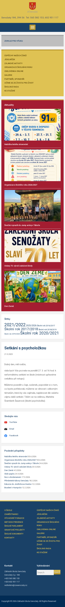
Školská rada (11, 87)
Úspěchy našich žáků (15, 55)
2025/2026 (31, 325)
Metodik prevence (13, 522)
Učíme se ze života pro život (19, 83)
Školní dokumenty (13, 534)
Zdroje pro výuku (13, 41)
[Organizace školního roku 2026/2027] (32, 165)
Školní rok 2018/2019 (48, 329)
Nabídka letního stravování (16, 144)
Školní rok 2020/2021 (39, 333)
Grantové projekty (14, 530)
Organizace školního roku (18, 67)
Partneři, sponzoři (14, 79)
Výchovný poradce (14, 518)
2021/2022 (15, 324)
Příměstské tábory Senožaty (16, 480)
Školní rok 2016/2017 (46, 325)
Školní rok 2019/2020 (12, 334)
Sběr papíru (9, 474)
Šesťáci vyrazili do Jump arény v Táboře (22, 225)
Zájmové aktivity (13, 63)
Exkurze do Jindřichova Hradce (17, 484)
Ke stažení (9, 91)
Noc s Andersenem (12, 477)
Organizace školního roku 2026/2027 (20, 185)
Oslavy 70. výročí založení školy (18, 266)
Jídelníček (9, 59)
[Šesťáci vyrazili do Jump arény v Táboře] (32, 205)
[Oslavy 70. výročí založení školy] (32, 246)
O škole (8, 510)
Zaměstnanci (11, 514)
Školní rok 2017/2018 (21, 329)
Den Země (9, 306)
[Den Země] (32, 286)
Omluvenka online (13, 71)
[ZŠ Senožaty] (32, 6)
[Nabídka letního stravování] (32, 124)
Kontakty (9, 538)
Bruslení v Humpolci (13, 487)
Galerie (8, 75)
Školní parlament (13, 526)
